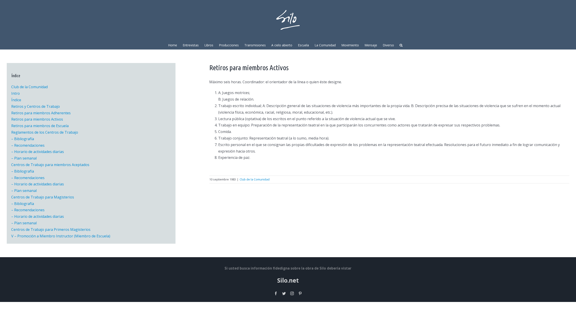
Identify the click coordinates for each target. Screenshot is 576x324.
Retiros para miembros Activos (37, 119)
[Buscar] (401, 44)
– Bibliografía (22, 138)
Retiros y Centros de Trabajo (35, 106)
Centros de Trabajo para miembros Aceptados (50, 164)
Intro (15, 93)
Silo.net (288, 280)
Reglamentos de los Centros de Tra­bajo (44, 132)
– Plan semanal (24, 158)
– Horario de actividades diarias (37, 151)
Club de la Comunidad (255, 179)
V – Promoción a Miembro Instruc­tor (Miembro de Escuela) (60, 236)
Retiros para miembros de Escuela (40, 125)
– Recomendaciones (28, 145)
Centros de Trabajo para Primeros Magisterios (50, 229)
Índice (16, 99)
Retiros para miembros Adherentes (41, 112)
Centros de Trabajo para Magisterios (42, 197)
